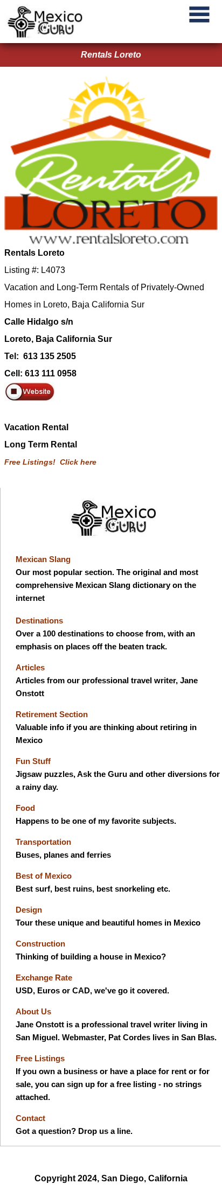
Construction (40, 943)
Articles (30, 667)
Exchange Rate (44, 977)
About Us (33, 1011)
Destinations (39, 620)
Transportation (43, 841)
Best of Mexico (44, 875)
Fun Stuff (33, 761)
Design (29, 909)
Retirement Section (52, 714)
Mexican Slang (43, 559)
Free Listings (40, 1058)
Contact (30, 1118)
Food (25, 807)
